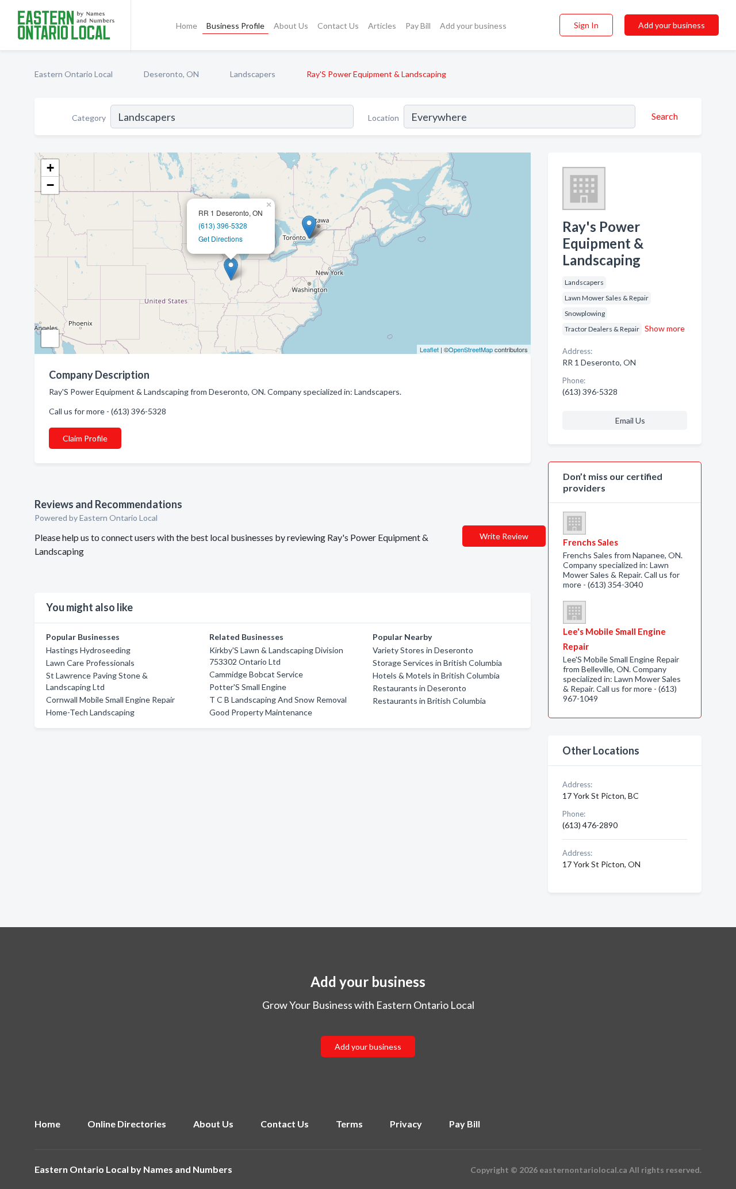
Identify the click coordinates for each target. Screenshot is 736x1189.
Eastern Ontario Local (73, 74)
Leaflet (429, 349)
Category (89, 118)
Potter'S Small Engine (247, 687)
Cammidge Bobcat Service (256, 674)
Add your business (473, 26)
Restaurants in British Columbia (429, 701)
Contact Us (338, 26)
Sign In (586, 25)
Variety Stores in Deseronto (423, 650)
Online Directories (126, 1123)
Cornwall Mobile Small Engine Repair (110, 699)
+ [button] (50, 168)
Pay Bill (418, 26)
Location (383, 118)
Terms (349, 1123)
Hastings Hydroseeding (88, 650)
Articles (382, 26)
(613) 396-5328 (222, 225)
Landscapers (252, 74)
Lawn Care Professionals (90, 663)
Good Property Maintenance (260, 712)
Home (186, 26)
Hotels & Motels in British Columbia (436, 675)
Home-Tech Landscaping (90, 712)
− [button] (50, 185)
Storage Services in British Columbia (437, 663)
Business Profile (235, 26)
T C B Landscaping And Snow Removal (278, 699)
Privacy (406, 1123)
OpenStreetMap (470, 349)
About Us (291, 26)
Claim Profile (85, 438)
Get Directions (220, 238)
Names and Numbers (187, 1169)
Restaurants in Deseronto (419, 688)
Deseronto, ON (171, 74)
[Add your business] (368, 1032)
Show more (665, 328)
